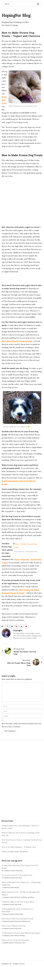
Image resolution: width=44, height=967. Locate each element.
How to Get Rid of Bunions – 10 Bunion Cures (19, 847)
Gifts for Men (19, 914)
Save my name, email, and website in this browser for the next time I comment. (21, 725)
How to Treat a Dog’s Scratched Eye (15, 940)
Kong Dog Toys (4, 100)
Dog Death (19, 870)
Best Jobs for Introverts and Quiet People (18, 919)
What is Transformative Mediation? (15, 852)
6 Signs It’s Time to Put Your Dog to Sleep (18, 902)
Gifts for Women (20, 935)
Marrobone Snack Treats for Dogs (17, 341)
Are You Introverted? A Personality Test (17, 875)
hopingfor (17, 630)
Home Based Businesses (22, 921)
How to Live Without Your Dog (13, 926)
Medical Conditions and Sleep (24, 897)
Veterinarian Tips (19, 943)
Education (18, 878)
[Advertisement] (22, 201)
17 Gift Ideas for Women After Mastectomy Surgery (21, 933)
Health (17, 887)
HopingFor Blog (16, 15)
